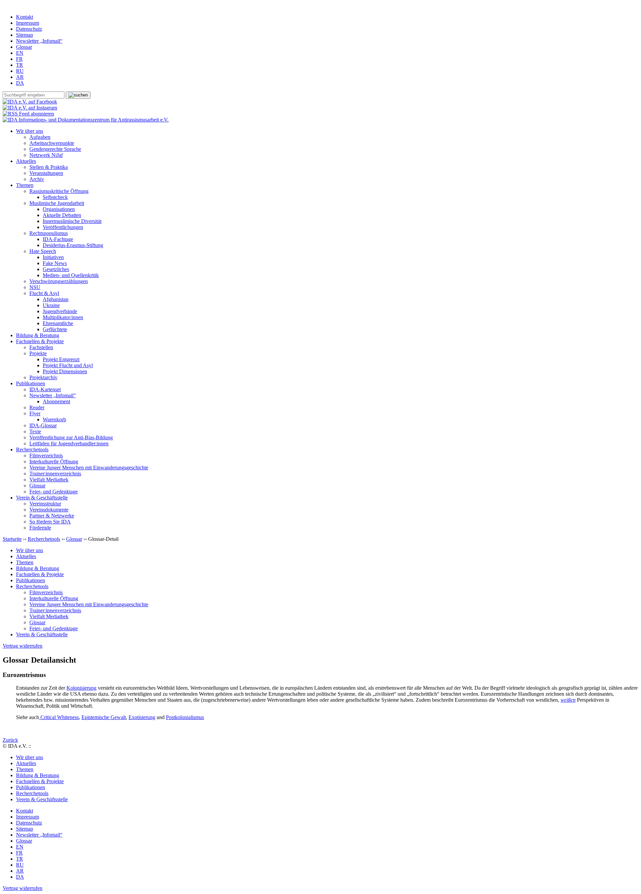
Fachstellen (41, 347)
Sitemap (24, 35)
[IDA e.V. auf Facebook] (30, 101)
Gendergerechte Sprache (55, 149)
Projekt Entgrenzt (61, 359)
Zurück (10, 740)
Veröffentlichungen (63, 227)
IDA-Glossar (43, 425)
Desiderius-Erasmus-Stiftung (73, 245)
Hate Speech (42, 251)
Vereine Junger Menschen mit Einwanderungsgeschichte (88, 467)
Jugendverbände (60, 311)
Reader (36, 407)
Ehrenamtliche (58, 323)
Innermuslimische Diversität (72, 221)
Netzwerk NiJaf (46, 155)
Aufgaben (39, 137)
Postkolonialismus (185, 717)
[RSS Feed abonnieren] (28, 114)
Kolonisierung (81, 688)
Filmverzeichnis (46, 455)
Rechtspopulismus (48, 233)
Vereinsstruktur (45, 503)
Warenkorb (54, 419)
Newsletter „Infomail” (52, 395)
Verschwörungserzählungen (58, 281)
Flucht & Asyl (44, 293)
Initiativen (53, 257)
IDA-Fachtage (58, 239)
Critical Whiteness (59, 717)
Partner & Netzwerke (51, 515)
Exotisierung (142, 717)
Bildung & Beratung (37, 335)
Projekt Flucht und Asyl (68, 365)
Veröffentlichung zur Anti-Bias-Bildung (71, 437)
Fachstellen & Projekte (40, 341)
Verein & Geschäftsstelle (42, 497)
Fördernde (40, 527)
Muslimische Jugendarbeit (56, 203)
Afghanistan (55, 299)
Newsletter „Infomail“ (39, 41)
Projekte (38, 353)
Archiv (36, 179)
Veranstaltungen (46, 173)
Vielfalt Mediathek (48, 479)
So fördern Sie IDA (50, 521)
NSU (34, 287)
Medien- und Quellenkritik (71, 275)
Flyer (34, 413)
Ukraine (51, 305)
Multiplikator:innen (63, 317)
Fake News (55, 263)
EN (19, 53)
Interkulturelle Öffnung (53, 461)
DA (20, 83)
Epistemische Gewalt (103, 717)
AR (20, 77)
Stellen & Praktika (48, 167)
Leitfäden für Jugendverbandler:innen (69, 443)
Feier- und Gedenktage (53, 491)
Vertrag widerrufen (22, 646)
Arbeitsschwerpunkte (51, 143)
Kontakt (24, 17)
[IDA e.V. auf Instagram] (30, 107)
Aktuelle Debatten (62, 215)
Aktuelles (26, 161)
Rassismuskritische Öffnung (58, 191)
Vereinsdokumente (48, 509)
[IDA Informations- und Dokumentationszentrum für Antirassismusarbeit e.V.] (86, 120)
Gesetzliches (56, 269)
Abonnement (56, 401)
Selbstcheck (55, 197)
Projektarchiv (43, 377)
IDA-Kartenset (45, 389)
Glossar (24, 47)
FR (19, 59)
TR (19, 65)
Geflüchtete (55, 329)
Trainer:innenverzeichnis (55, 473)
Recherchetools (32, 449)
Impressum (27, 23)
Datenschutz (29, 29)
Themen (24, 185)
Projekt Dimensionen (65, 371)
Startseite (12, 539)
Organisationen (59, 209)
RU (20, 71)
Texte (35, 431)
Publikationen (30, 383)
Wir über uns (29, 131)
